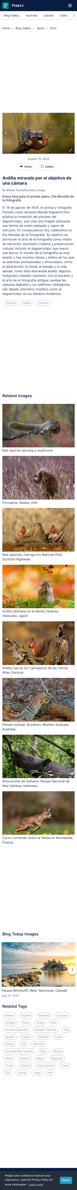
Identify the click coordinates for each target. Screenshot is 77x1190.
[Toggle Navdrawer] (70, 6)
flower (26, 1036)
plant (26, 1022)
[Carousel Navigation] (38, 973)
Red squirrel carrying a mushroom (27, 450)
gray (43, 1051)
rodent (25, 1058)
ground (25, 1065)
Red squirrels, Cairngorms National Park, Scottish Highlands (32, 557)
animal (10, 1015)
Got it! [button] (66, 1180)
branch (10, 1036)
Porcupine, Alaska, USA (19, 503)
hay (50, 1072)
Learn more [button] (35, 1184)
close (64, 1065)
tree (66, 1029)
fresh (58, 1036)
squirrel (10, 302)
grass (40, 1022)
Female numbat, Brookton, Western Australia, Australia (35, 727)
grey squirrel (45, 1065)
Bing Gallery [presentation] (11, 15)
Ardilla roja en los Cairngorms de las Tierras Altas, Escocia (35, 670)
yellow (27, 302)
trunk (9, 1065)
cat (23, 1044)
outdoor (62, 1015)
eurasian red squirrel (19, 1051)
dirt (8, 1072)
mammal (43, 1015)
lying (36, 1072)
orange (10, 1022)
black (40, 1058)
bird (53, 1022)
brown (58, 1051)
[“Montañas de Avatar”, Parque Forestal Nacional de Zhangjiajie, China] (6, 133)
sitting (10, 1044)
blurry (9, 1058)
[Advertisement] (38, 72)
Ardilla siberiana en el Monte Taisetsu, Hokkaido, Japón (30, 613)
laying (21, 1072)
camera (43, 302)
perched (38, 1044)
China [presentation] (63, 15)
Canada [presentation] (48, 15)
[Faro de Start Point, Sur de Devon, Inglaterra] (71, 133)
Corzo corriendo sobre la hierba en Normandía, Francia (37, 840)
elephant (57, 1058)
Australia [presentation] (31, 15)
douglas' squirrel (45, 1029)
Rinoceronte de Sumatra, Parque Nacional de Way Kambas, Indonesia (35, 783)
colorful (43, 1036)
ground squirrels (16, 1029)
